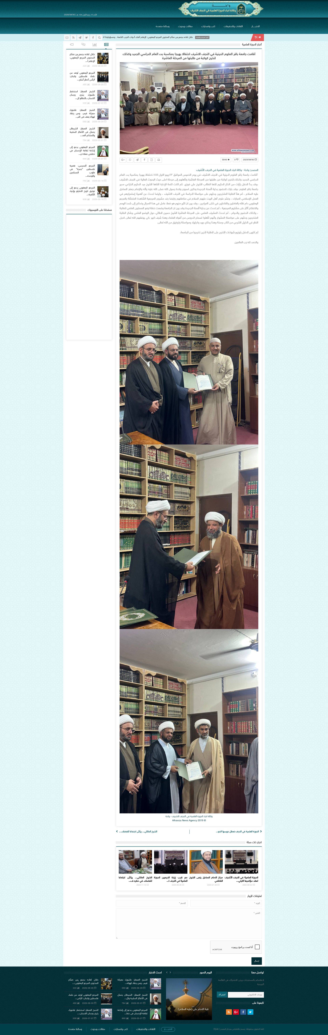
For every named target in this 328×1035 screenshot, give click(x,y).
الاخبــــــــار (255, 26)
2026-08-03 (98, 84)
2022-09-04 (247, 885)
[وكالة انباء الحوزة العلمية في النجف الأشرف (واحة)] (221, 9)
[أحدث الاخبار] (106, 45)
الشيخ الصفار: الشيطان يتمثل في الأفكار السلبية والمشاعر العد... (82, 132)
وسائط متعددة (162, 26)
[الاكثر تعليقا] (83, 45)
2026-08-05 (98, 66)
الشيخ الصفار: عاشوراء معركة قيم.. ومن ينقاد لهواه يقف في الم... (82, 113)
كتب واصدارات (208, 26)
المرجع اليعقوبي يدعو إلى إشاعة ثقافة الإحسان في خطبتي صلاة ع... (82, 151)
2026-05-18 (98, 181)
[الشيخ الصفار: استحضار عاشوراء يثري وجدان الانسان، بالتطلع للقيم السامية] (102, 95)
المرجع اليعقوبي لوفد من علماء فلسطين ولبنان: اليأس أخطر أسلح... (82, 76)
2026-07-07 (98, 103)
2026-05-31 (98, 140)
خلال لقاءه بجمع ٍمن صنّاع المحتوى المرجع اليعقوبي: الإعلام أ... (82, 58)
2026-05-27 (98, 159)
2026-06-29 (98, 122)
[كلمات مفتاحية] (72, 45)
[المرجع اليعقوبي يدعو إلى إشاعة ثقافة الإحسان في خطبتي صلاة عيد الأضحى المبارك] (102, 151)
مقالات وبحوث (185, 26)
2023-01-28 (212, 885)
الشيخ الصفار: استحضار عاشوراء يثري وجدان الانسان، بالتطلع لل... (82, 95)
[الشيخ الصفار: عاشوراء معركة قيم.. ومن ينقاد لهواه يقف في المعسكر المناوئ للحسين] (102, 114)
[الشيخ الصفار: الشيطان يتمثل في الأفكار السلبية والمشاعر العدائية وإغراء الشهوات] (102, 132)
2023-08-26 (176, 885)
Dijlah (216, 1029)
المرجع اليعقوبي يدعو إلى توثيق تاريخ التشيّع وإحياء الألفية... (82, 191)
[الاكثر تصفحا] (94, 45)
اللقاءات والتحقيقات (233, 26)
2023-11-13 (141, 885)
